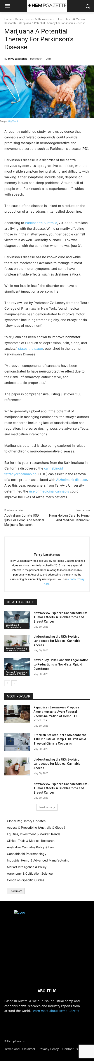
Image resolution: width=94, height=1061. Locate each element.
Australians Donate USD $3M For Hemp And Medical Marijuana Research (24, 520)
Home (8, 19)
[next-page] (14, 683)
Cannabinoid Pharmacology (13, 625)
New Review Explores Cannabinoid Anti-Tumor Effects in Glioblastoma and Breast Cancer (61, 617)
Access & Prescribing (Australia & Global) (17, 649)
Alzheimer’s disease (71, 480)
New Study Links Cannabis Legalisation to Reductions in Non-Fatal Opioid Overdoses (61, 664)
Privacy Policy (49, 1049)
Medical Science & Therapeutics (34, 19)
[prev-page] (7, 683)
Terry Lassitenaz (17, 58)
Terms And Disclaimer (19, 1049)
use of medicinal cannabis (49, 491)
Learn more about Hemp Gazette (56, 1011)
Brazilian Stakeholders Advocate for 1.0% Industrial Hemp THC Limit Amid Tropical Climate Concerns (59, 739)
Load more (45, 807)
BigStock (13, 121)
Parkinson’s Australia (41, 223)
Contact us (70, 1049)
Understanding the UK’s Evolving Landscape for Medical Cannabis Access (56, 641)
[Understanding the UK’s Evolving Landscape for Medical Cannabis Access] (17, 644)
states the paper (30, 348)
